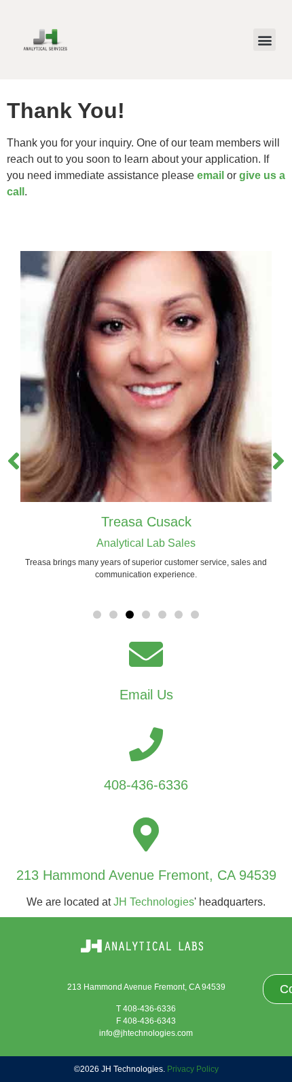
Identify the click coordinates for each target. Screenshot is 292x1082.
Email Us (146, 694)
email (210, 175)
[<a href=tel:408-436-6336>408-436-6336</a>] (146, 744)
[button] (264, 39)
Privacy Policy (193, 1069)
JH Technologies (153, 902)
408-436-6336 (146, 784)
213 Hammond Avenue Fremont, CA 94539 (146, 875)
